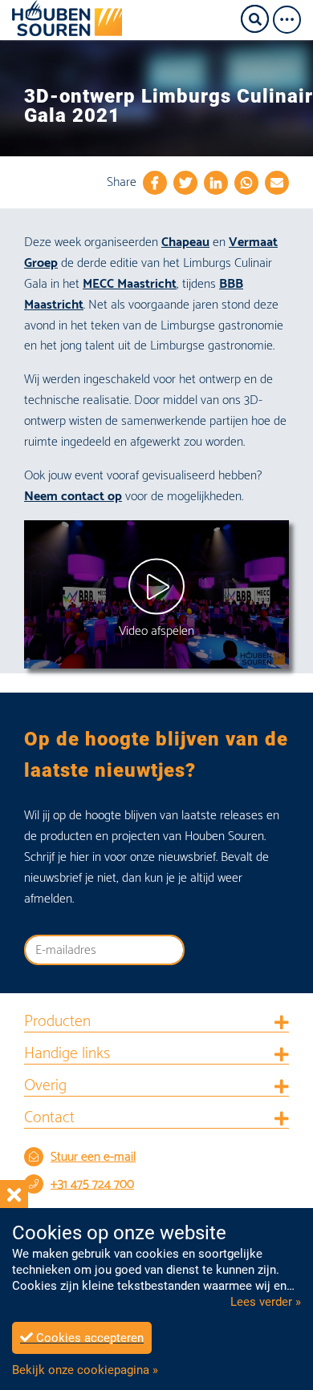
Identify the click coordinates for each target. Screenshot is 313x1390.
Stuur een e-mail (93, 1157)
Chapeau (185, 242)
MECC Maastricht (130, 284)
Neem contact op (73, 496)
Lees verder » (265, 1302)
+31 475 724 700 (92, 1184)
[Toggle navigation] (291, 20)
